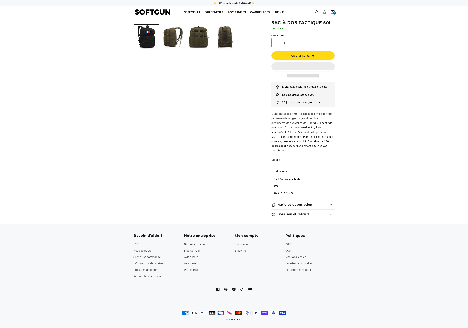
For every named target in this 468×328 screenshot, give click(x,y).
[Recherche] (317, 12)
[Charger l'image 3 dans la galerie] (173, 37)
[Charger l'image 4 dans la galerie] (199, 37)
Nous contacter (142, 250)
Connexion (241, 244)
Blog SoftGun (192, 250)
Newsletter (190, 263)
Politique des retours (298, 269)
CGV (288, 244)
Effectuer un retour (145, 269)
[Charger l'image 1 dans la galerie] (146, 37)
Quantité (277, 35)
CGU (288, 250)
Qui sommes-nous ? (196, 244)
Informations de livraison (148, 263)
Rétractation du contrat (148, 276)
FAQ (136, 244)
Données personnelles (298, 263)
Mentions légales (295, 257)
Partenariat (191, 269)
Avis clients (191, 257)
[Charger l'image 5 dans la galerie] (225, 37)
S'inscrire (240, 250)
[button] (303, 66)
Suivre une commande (147, 257)
